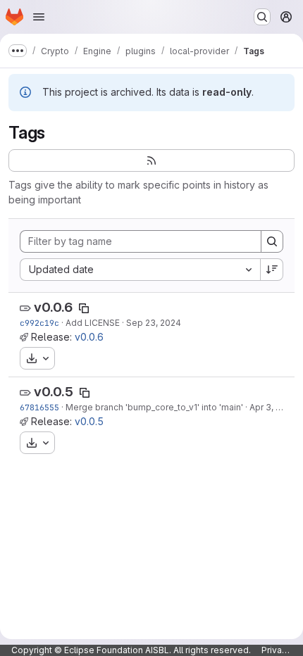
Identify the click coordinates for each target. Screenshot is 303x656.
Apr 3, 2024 (273, 407)
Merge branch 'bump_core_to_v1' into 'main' (154, 407)
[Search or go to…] (262, 16)
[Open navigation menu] (38, 17)
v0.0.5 (53, 392)
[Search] (272, 241)
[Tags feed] (151, 160)
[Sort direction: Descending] (272, 269)
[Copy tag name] (83, 308)
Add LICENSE (93, 322)
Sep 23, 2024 (153, 322)
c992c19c (39, 322)
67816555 (39, 407)
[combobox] (140, 269)
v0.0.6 (53, 307)
